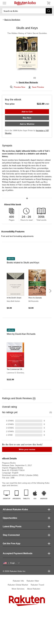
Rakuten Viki (18, 581)
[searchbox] (27, 11)
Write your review (27, 449)
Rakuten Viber (33, 581)
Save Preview (38, 87)
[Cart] (48, 3)
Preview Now (19, 87)
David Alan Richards (28, 82)
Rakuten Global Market (18, 585)
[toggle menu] (4, 3)
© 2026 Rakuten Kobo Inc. (14, 571)
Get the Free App (11, 543)
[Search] (49, 11)
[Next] (50, 290)
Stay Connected (11, 535)
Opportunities (10, 518)
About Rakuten (33, 589)
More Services (18, 589)
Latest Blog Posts (12, 526)
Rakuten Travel (37, 585)
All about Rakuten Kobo (15, 509)
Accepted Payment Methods (17, 553)
